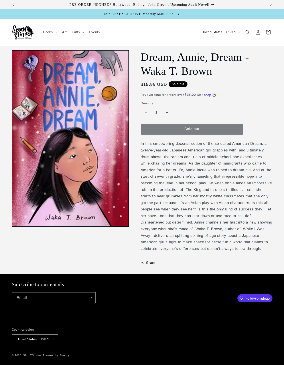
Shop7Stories (32, 355)
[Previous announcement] (13, 4)
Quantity (147, 103)
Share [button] (150, 263)
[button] (49, 32)
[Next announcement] (271, 4)
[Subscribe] (90, 297)
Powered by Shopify (56, 355)
